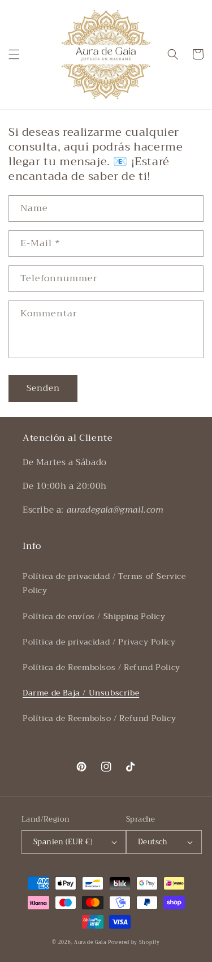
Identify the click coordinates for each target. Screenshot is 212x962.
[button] (14, 54)
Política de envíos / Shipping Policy (94, 616)
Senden (43, 388)
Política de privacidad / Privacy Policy (99, 642)
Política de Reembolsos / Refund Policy (101, 667)
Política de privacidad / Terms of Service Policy (104, 583)
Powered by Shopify (134, 942)
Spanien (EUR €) (62, 841)
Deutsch (153, 841)
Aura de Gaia (90, 942)
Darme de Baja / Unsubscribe (81, 692)
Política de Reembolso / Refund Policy (99, 718)
